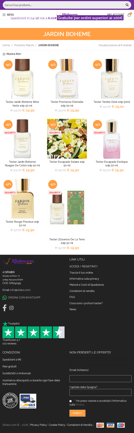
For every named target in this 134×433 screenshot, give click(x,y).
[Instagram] (11, 307)
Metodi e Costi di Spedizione (86, 284)
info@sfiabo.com (20, 290)
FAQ (72, 297)
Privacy (80, 404)
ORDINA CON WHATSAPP (24, 297)
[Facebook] (4, 307)
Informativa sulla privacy (84, 278)
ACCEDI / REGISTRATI (83, 266)
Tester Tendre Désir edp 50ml (111, 101)
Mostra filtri (14, 54)
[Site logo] (67, 14)
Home (6, 45)
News (72, 309)
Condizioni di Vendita (79, 424)
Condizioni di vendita (81, 291)
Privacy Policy (38, 424)
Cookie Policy (57, 424)
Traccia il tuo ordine (81, 272)
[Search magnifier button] (127, 5)
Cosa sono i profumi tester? (86, 303)
